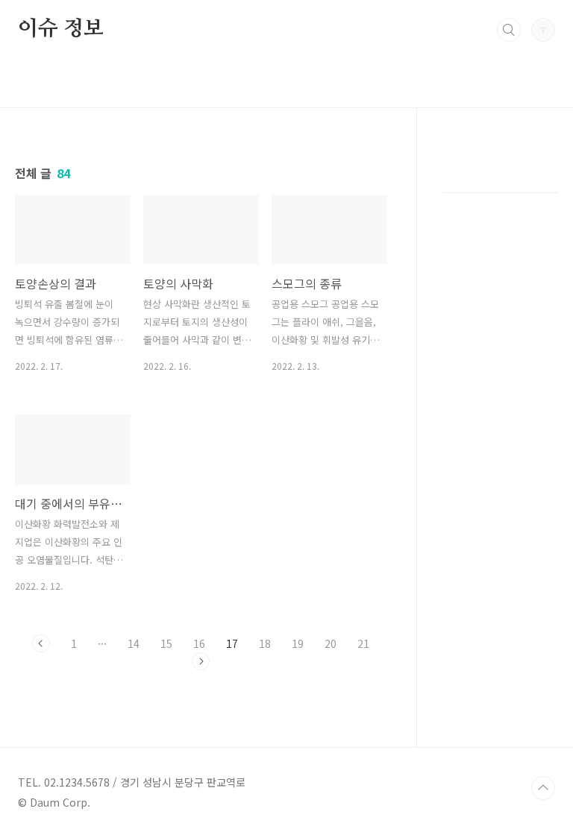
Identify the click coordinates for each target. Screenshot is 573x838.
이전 (41, 643)
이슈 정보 (61, 29)
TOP (543, 788)
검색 (509, 30)
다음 (201, 661)
